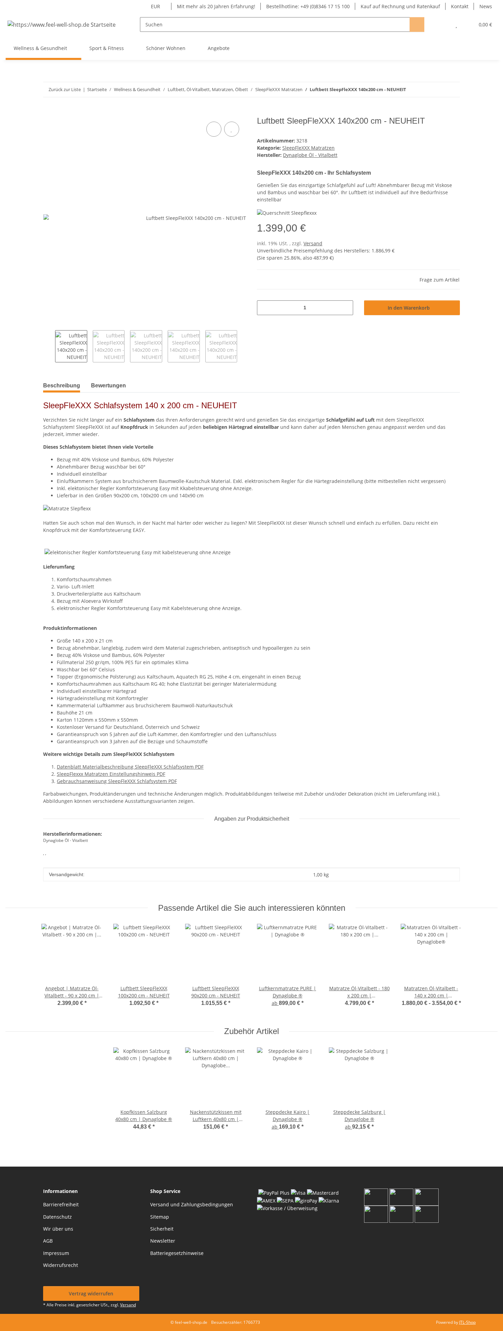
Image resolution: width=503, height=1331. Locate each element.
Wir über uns (58, 1229)
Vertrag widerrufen (91, 1293)
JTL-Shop (467, 1322)
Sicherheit (161, 1229)
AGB (48, 1240)
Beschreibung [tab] (61, 385)
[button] (442, 24)
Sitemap (159, 1217)
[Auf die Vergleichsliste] (213, 129)
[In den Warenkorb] (48, 112)
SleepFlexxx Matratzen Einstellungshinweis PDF (111, 774)
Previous (49, 346)
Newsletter (162, 1240)
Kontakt (459, 6)
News (485, 6)
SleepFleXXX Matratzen (308, 148)
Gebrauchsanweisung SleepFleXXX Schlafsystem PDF (117, 781)
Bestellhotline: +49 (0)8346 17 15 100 (308, 6)
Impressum (56, 1253)
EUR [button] (155, 6)
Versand (313, 243)
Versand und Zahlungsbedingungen (191, 1204)
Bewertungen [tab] (108, 385)
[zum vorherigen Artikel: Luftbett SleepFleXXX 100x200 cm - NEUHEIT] (452, 89)
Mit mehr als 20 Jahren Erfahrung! (216, 6)
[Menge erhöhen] (345, 308)
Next (243, 346)
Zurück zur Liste (65, 89)
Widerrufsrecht (60, 1265)
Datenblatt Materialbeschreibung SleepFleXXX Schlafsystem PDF (130, 766)
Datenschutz (57, 1217)
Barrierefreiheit (61, 1204)
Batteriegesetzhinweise (177, 1253)
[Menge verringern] (264, 308)
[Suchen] (417, 24)
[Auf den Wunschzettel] (231, 129)
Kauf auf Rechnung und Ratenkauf (400, 6)
